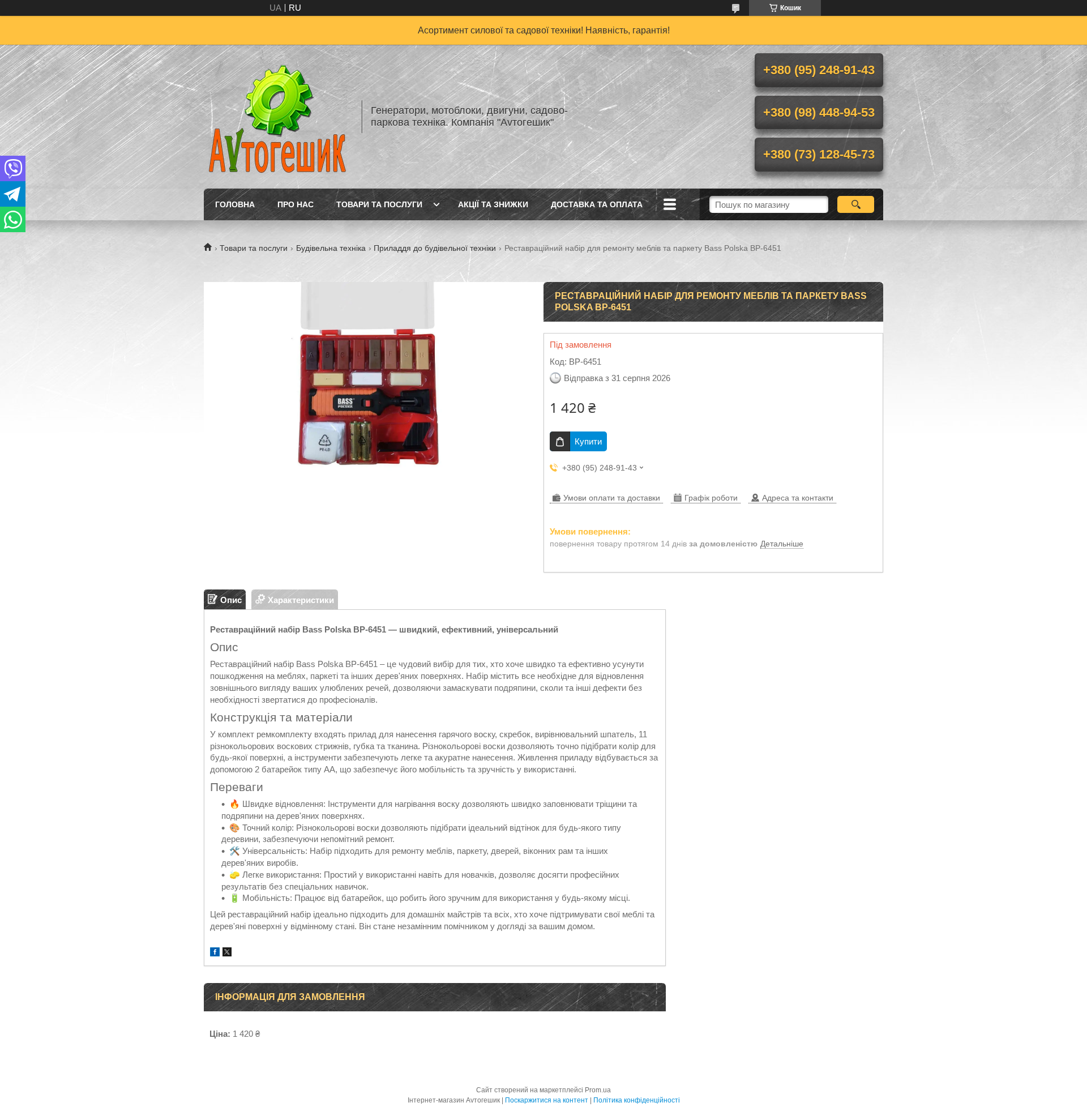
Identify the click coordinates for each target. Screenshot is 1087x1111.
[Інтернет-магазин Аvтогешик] (277, 116)
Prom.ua (598, 1090)
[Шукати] (855, 204)
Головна (235, 204)
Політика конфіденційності (636, 1100)
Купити (588, 441)
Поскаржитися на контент (546, 1100)
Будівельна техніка (331, 248)
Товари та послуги (379, 204)
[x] (227, 953)
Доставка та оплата (597, 204)
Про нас (295, 204)
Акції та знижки (493, 204)
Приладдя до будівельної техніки (435, 248)
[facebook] (215, 953)
